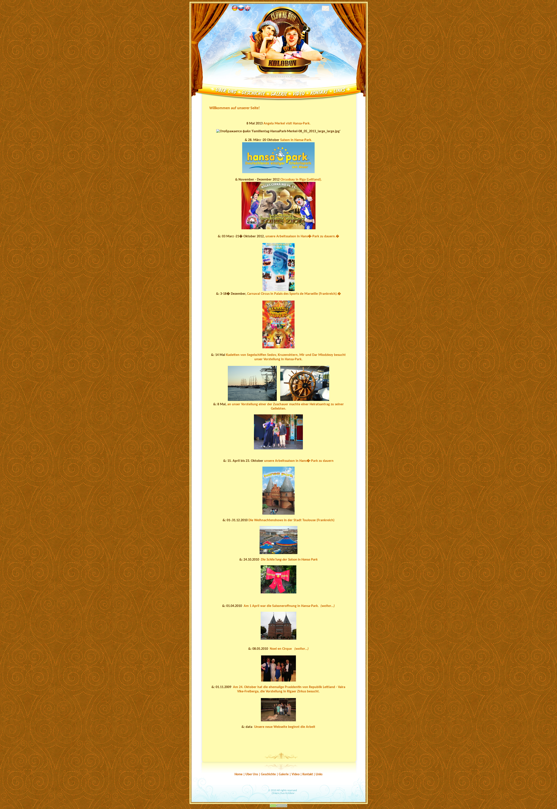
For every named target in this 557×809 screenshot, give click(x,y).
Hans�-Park (310, 236)
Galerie (284, 774)
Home (239, 774)
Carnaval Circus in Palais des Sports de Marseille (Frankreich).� (294, 294)
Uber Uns (251, 774)
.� (337, 236)
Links (319, 774)
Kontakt (307, 774)
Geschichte (268, 774)
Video (295, 774)
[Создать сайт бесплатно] (278, 806)
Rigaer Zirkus (296, 691)
